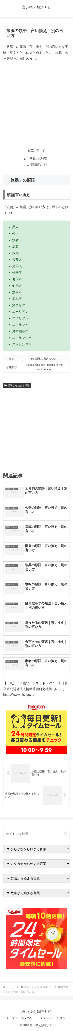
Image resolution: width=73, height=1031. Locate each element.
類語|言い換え (39, 164)
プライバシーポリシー (54, 1018)
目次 (31, 150)
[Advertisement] (36, 102)
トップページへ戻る (19, 1018)
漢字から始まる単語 (19, 385)
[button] (65, 833)
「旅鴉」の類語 (37, 158)
